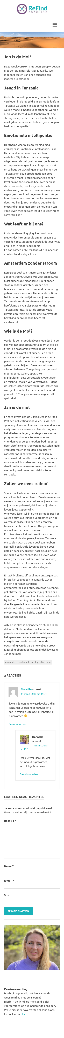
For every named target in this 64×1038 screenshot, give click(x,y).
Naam (9, 866)
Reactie (10, 820)
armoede (10, 661)
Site (6, 895)
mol (49, 661)
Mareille (26, 689)
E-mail (9, 880)
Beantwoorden (17, 724)
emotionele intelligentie (31, 661)
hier (24, 1014)
